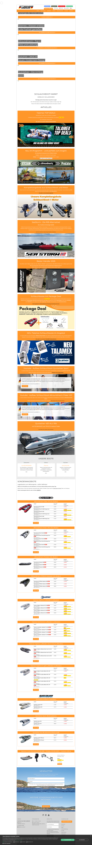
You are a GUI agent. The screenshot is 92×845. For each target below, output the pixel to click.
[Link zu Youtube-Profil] (48, 815)
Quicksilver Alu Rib (46, 732)
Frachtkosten (66, 505)
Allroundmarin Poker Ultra (46, 527)
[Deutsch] (70, 8)
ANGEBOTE (39, 490)
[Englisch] (71, 8)
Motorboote (47, 6)
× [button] (90, 835)
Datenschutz (64, 833)
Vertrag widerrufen (66, 821)
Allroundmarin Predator (46, 557)
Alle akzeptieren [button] (67, 839)
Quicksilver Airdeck (46, 699)
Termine (63, 825)
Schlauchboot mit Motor (57, 488)
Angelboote (54, 6)
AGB (62, 827)
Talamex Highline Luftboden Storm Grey (46, 644)
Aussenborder (62, 6)
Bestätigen (25, 386)
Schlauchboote (48, 8)
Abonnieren (46, 787)
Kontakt (63, 830)
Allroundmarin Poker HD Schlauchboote (57, 400)
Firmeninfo (63, 824)
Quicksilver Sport (46, 716)
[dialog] (46, 840)
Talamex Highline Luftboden (46, 600)
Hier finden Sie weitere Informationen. (46, 429)
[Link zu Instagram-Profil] (45, 815)
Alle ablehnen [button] (82, 839)
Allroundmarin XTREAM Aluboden (46, 576)
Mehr (26, 471)
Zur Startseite (46, 806)
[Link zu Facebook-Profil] (43, 815)
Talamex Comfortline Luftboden (46, 622)
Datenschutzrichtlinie (19, 840)
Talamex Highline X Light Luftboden (46, 666)
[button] (31, 843)
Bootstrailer (69, 6)
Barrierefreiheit (64, 832)
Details (35, 522)
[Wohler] (25, 7)
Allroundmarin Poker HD (46, 501)
